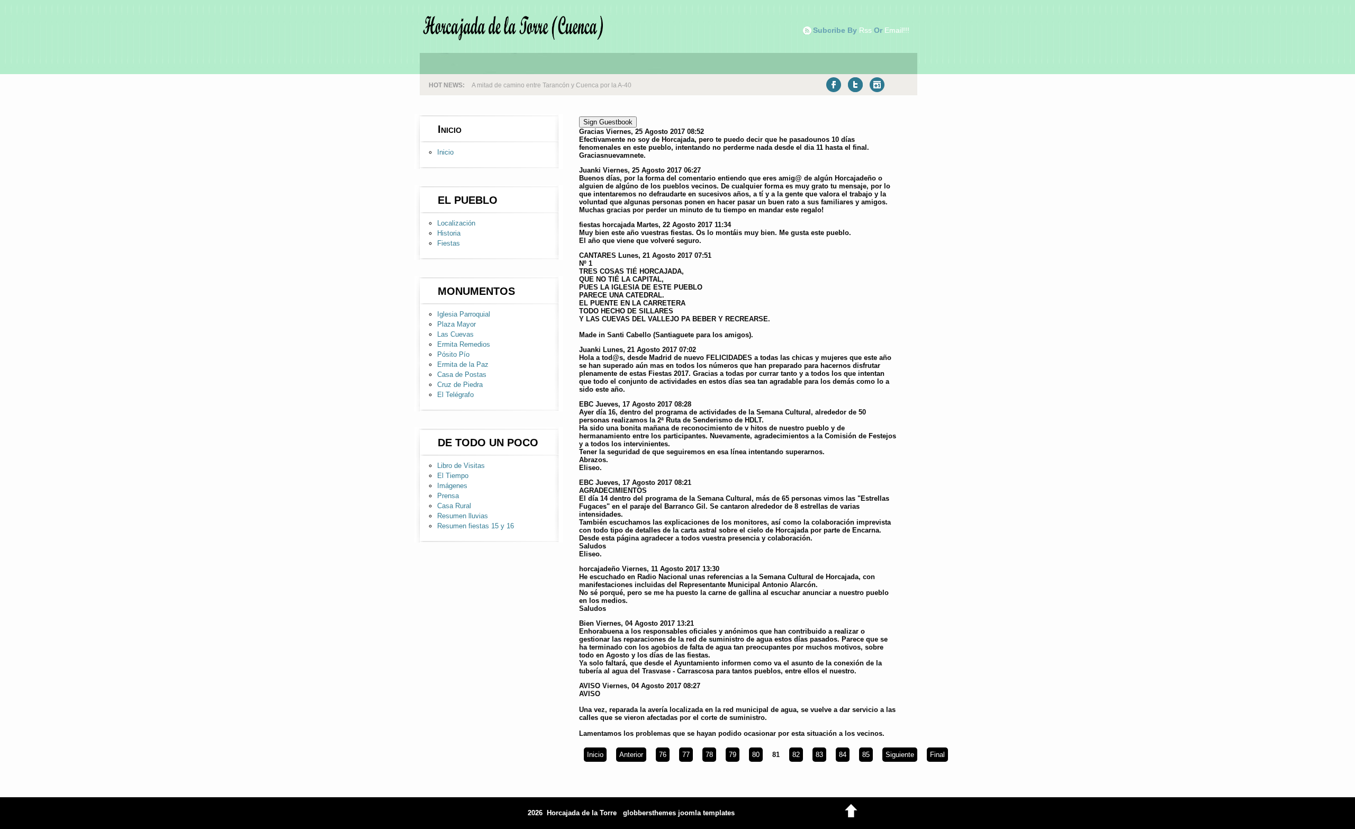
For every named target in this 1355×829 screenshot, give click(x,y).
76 (662, 755)
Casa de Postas (461, 375)
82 (796, 755)
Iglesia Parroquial (463, 314)
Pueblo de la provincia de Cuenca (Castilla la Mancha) (550, 85)
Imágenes (452, 486)
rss (865, 30)
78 (709, 755)
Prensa (448, 496)
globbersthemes (649, 813)
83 (819, 755)
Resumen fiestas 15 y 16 (475, 526)
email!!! (896, 30)
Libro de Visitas (461, 466)
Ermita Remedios (463, 344)
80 (756, 755)
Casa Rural (454, 506)
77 (686, 755)
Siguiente (900, 755)
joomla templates (706, 813)
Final (937, 755)
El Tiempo (452, 476)
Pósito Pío (453, 354)
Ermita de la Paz (463, 364)
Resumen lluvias (462, 516)
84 (842, 755)
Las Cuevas (455, 334)
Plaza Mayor (456, 324)
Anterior (631, 755)
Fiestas (448, 243)
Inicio (445, 152)
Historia (448, 233)
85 (866, 755)
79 (732, 755)
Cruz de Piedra (460, 385)
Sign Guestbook (608, 122)
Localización (456, 223)
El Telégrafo (455, 395)
